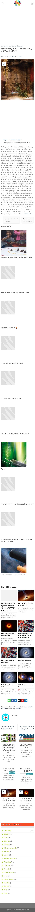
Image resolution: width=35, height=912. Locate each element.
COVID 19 (7, 834)
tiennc (20, 56)
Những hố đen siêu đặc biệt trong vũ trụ (9, 799)
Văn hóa (6, 886)
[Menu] (2, 3)
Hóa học (6, 851)
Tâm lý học (7, 862)
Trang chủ (5, 140)
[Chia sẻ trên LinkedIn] (25, 700)
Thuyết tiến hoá (9, 872)
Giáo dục (7, 844)
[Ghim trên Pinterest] (22, 700)
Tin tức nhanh (18, 46)
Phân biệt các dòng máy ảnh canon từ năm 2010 (26, 770)
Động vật (7, 841)
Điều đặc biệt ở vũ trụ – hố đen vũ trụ (26, 799)
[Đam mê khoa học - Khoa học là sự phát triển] (17, 3)
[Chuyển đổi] (33, 831)
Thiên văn (7, 865)
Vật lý (5, 890)
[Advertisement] (17, 27)
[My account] (32, 3)
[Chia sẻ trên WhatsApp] (9, 700)
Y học (5, 893)
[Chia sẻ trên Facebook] (12, 700)
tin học (6, 876)
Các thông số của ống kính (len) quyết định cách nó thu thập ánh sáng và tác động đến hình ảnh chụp (8, 748)
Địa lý (5, 837)
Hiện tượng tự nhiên (7, 46)
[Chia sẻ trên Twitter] (15, 700)
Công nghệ (7, 830)
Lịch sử (6, 855)
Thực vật (6, 869)
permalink (18, 708)
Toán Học (7, 883)
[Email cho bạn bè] (19, 700)
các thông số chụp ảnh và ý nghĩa (9, 769)
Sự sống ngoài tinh (10, 858)
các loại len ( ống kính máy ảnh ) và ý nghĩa (26, 745)
